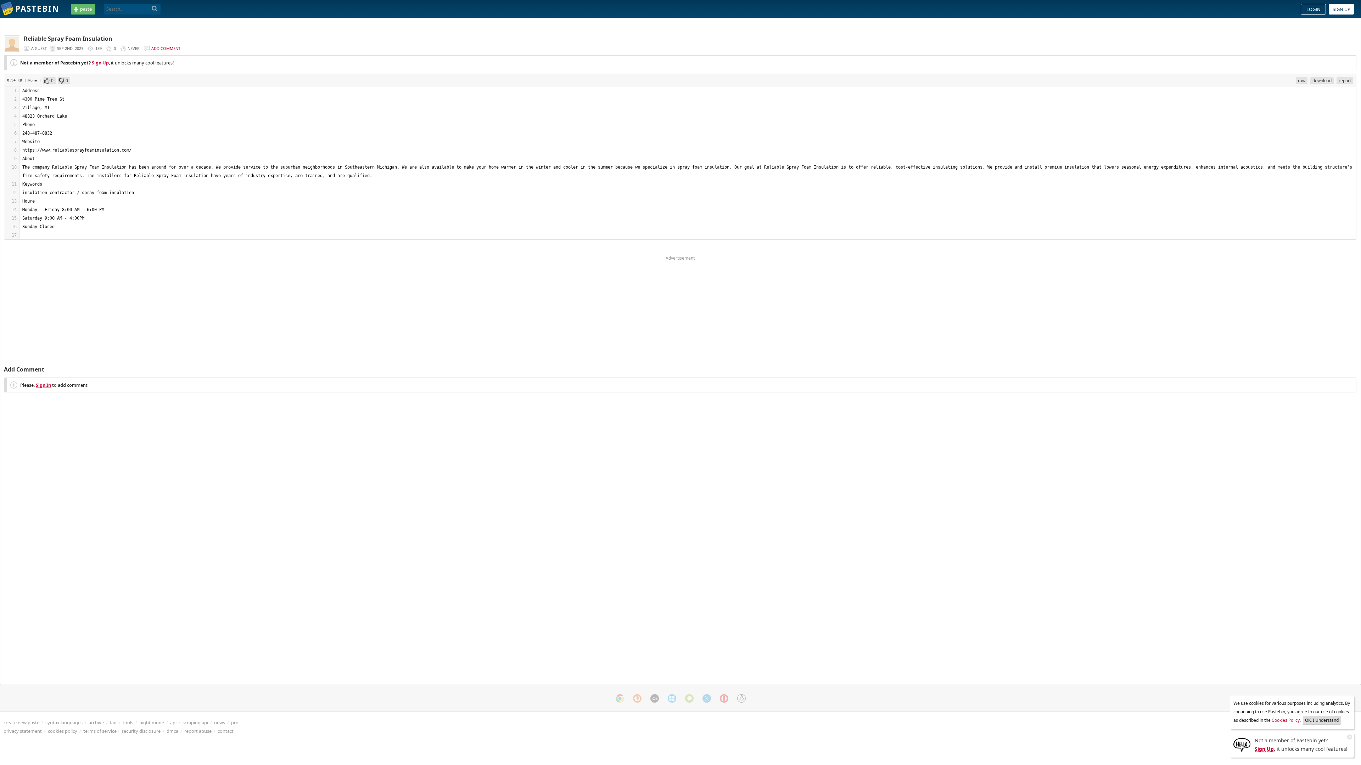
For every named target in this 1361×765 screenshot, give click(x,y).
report (1345, 81)
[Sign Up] (1241, 744)
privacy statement (23, 731)
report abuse (198, 731)
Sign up (1341, 9)
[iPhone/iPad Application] (654, 698)
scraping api (195, 722)
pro (235, 722)
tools (128, 722)
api (173, 722)
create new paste (21, 722)
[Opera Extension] (724, 698)
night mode (151, 722)
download (1322, 81)
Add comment (165, 48)
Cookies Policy (1286, 720)
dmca (172, 731)
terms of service (100, 731)
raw (1301, 81)
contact (226, 731)
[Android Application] (689, 698)
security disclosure (141, 731)
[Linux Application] (741, 698)
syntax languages (64, 722)
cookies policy (62, 731)
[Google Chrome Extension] (620, 698)
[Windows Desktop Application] (672, 698)
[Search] (155, 9)
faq (113, 722)
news (219, 722)
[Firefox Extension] (637, 698)
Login (1313, 9)
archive (96, 722)
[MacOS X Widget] (706, 698)
